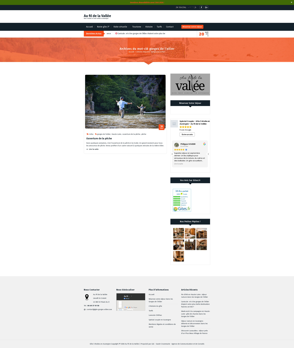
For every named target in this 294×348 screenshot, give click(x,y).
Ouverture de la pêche (99, 138)
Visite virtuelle (120, 26)
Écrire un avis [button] (187, 134)
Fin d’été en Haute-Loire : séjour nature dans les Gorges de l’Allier (194, 295)
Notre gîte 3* (103, 26)
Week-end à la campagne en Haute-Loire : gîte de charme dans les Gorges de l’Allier (195, 313)
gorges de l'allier (103, 134)
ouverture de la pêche (131, 134)
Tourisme (136, 26)
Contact (170, 26)
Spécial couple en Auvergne (160, 320)
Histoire (149, 26)
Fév (161, 127)
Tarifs (159, 26)
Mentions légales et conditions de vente (162, 325)
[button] (208, 154)
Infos (91, 134)
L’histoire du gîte (155, 306)
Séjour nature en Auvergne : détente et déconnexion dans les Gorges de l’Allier (194, 323)
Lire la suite (94, 149)
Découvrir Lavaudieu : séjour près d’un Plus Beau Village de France (194, 332)
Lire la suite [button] (179, 164)
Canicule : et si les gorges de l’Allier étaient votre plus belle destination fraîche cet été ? (195, 304)
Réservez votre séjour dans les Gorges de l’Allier (161, 300)
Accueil (89, 26)
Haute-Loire (116, 134)
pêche (143, 134)
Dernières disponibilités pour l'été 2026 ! (147, 2)
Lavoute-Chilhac (155, 315)
